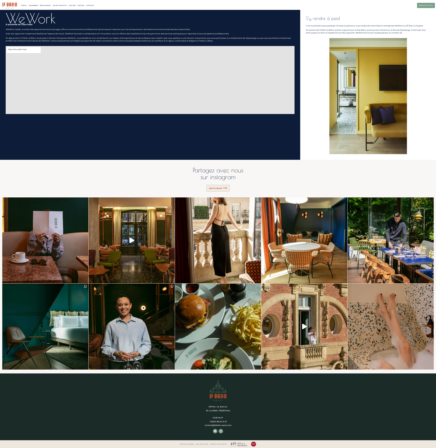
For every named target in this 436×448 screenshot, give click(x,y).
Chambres (33, 5)
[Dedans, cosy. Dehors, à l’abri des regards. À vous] (132, 240)
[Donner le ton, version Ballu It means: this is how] (304, 240)
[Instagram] (221, 431)
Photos (81, 5)
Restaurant (45, 5)
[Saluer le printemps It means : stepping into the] (218, 240)
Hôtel (24, 5)
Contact (90, 5)
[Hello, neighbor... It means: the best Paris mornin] (304, 326)
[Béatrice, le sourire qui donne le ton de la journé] (132, 326)
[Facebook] (215, 431)
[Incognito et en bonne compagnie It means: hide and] (45, 240)
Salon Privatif (60, 5)
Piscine (72, 5)
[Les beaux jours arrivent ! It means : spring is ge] (391, 240)
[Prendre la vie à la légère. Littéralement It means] (391, 326)
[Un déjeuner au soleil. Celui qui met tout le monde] (218, 326)
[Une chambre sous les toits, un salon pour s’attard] (45, 326)
